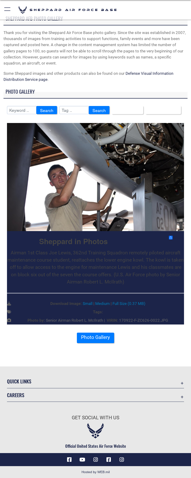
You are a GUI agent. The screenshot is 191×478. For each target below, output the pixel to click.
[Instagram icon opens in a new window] (95, 459)
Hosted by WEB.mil (96, 472)
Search (46, 110)
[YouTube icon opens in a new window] (82, 459)
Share (179, 237)
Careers (15, 395)
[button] (7, 10)
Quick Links (19, 381)
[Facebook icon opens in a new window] (69, 459)
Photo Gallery (95, 337)
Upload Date (161, 110)
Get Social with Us (95, 417)
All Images (126, 110)
